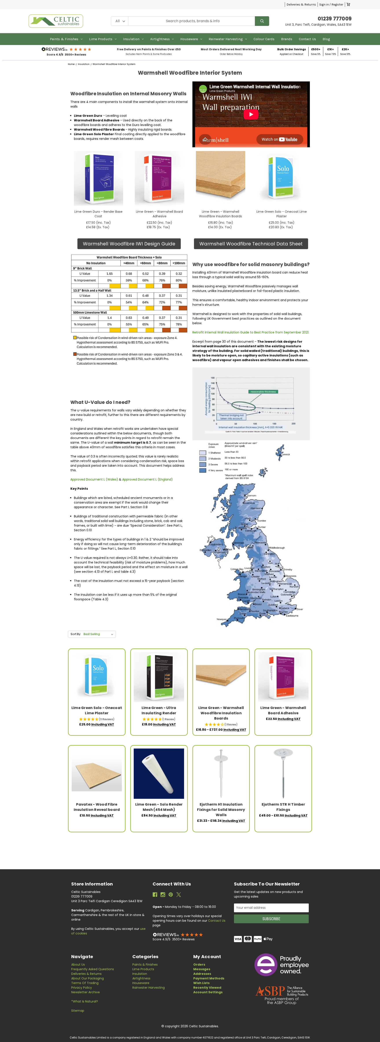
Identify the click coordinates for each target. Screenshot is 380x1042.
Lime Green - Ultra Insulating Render (159, 710)
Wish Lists (201, 983)
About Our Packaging (87, 978)
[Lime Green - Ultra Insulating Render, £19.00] (159, 677)
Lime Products (100, 39)
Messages (201, 969)
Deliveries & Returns (301, 4)
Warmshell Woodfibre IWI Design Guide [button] (129, 244)
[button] (66, 49)
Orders (199, 964)
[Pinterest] (170, 894)
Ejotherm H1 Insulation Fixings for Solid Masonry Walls (221, 809)
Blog (326, 39)
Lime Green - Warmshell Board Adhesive (159, 213)
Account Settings (208, 992)
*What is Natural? (84, 1001)
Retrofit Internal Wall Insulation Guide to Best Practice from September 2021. (250, 332)
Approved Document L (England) (147, 479)
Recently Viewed (207, 987)
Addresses (202, 974)
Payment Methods (208, 978)
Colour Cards (264, 39)
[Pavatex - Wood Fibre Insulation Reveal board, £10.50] (97, 774)
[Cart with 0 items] (348, 4)
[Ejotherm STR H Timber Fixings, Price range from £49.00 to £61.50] (283, 774)
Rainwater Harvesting (226, 39)
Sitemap (77, 1010)
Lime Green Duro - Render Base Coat (98, 213)
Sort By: (76, 634)
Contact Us (307, 39)
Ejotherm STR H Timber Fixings (283, 807)
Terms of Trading (85, 983)
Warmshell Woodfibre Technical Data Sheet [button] (251, 244)
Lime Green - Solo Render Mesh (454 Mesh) (159, 807)
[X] (178, 894)
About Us (78, 964)
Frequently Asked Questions (92, 969)
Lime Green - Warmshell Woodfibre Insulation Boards (220, 213)
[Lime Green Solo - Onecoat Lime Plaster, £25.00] (97, 677)
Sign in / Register (331, 4)
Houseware (189, 39)
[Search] (262, 21)
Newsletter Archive (85, 992)
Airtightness (160, 39)
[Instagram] (163, 894)
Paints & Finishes (64, 39)
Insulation (131, 39)
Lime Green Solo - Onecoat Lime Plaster (281, 213)
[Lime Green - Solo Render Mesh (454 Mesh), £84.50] (159, 774)
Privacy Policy (81, 987)
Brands (286, 39)
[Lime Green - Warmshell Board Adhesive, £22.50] (283, 677)
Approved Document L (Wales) (94, 479)
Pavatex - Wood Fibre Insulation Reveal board (97, 807)
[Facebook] (155, 894)
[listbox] (99, 634)
